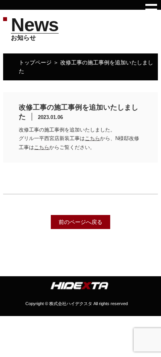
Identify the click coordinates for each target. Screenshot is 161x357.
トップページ (35, 62)
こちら (92, 138)
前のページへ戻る (80, 222)
